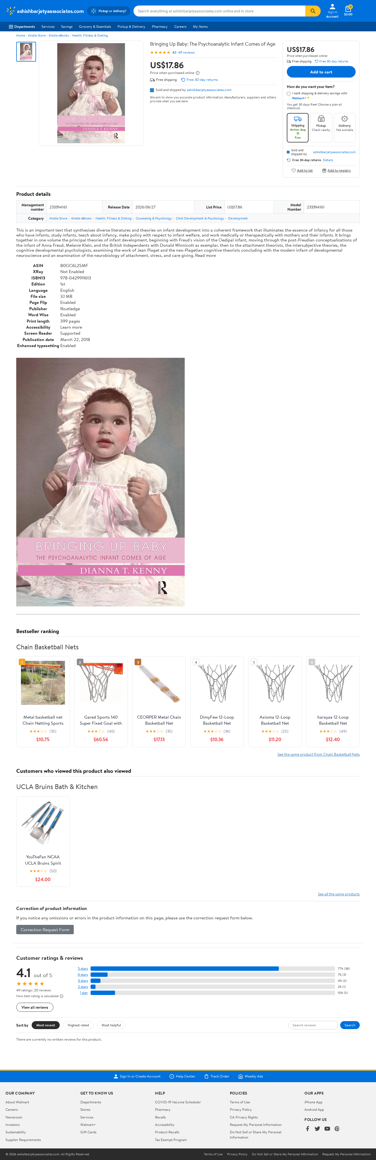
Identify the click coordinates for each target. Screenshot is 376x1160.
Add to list (305, 170)
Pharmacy (160, 26)
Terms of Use (240, 1101)
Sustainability (16, 1131)
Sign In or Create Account (140, 1076)
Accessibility (165, 1124)
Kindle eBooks (59, 35)
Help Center (185, 1076)
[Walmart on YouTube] (327, 1129)
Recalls (160, 1117)
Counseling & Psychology (154, 218)
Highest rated (78, 1024)
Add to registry (339, 170)
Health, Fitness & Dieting (90, 35)
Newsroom (14, 1117)
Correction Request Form (45, 930)
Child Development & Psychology (200, 218)
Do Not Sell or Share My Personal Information (285, 1154)
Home (20, 35)
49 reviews (186, 52)
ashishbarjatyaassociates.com (209, 89)
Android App (314, 1109)
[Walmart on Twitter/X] (317, 1129)
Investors (13, 1124)
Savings (66, 26)
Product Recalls (167, 1131)
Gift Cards (88, 1131)
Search (350, 1024)
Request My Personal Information (256, 1124)
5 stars (83, 968)
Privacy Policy (241, 1109)
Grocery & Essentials (95, 26)
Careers (180, 26)
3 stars (83, 980)
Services (48, 26)
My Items (200, 26)
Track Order (220, 1076)
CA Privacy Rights (244, 1117)
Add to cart (321, 72)
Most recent (45, 1024)
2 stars (83, 987)
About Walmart (17, 1101)
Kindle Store (37, 35)
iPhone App (313, 1101)
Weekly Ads (254, 1076)
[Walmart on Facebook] (307, 1129)
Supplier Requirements (23, 1139)
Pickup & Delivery (131, 26)
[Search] (313, 11)
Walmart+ (88, 1124)
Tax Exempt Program (171, 1139)
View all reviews (34, 1007)
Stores (85, 1109)
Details (328, 160)
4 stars (83, 974)
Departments (24, 26)
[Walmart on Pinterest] (337, 1129)
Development (238, 218)
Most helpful (111, 1024)
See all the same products (339, 894)
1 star (84, 993)
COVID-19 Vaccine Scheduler (178, 1101)
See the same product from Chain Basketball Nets (318, 754)
